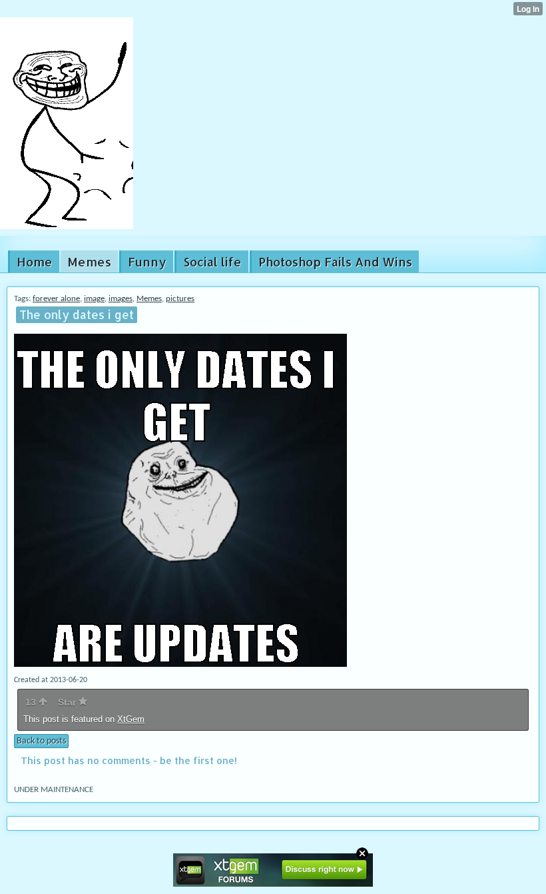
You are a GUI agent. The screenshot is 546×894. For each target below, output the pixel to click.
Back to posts (41, 741)
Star (68, 702)
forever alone (56, 298)
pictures (180, 298)
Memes (149, 298)
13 (32, 702)
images (121, 298)
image (94, 298)
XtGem (130, 719)
